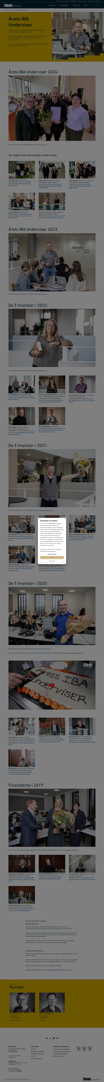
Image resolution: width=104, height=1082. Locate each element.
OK (52, 557)
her (55, 551)
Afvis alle (52, 561)
